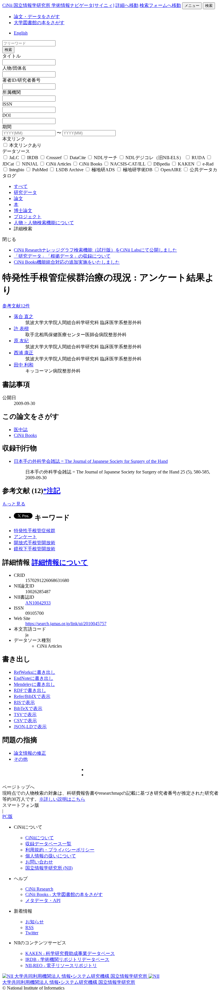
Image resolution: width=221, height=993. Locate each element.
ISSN (7, 104)
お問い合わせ (39, 861)
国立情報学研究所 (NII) (49, 867)
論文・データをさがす (37, 16)
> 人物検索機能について (49, 222)
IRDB (32, 157)
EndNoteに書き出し (33, 678)
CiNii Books (90, 163)
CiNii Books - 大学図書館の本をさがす (64, 894)
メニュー (191, 5)
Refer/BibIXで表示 (32, 696)
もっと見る (13, 503)
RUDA (198, 157)
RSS (29, 927)
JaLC (14, 157)
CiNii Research (39, 889)
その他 (21, 759)
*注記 (51, 490)
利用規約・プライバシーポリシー (59, 849)
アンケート (25, 536)
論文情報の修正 (30, 753)
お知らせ (34, 921)
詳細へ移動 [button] (126, 5)
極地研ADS (103, 169)
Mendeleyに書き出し (34, 684)
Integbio (16, 169)
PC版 (7, 816)
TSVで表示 (25, 714)
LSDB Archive (70, 169)
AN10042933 (38, 602)
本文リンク (13, 138)
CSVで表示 (25, 720)
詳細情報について (60, 562)
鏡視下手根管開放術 (34, 548)
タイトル (11, 56)
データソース (16, 151)
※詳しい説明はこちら (62, 799)
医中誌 (21, 429)
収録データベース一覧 (48, 843)
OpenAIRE (171, 169)
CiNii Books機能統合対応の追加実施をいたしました (67, 262)
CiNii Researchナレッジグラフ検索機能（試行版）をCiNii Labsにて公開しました (95, 250)
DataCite (77, 157)
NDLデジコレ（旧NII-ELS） (154, 157)
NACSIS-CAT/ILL (127, 163)
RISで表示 (24, 702)
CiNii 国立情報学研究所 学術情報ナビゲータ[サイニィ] (58, 5)
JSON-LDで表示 (30, 726)
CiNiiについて (39, 837)
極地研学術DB (138, 169)
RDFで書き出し (30, 690)
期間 (7, 126)
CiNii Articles (58, 163)
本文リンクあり (24, 145)
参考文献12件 (16, 305)
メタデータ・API (42, 900)
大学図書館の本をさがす (39, 22)
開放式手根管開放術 (34, 542)
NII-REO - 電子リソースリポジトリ (61, 965)
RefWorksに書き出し (34, 672)
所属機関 (11, 92)
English (21, 33)
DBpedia (161, 163)
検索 (209, 5)
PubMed (40, 169)
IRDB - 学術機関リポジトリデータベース (67, 959)
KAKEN (186, 163)
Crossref (54, 157)
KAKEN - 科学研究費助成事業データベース (70, 953)
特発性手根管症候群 (34, 530)
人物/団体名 (14, 68)
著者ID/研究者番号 (21, 80)
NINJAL (30, 163)
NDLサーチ (106, 157)
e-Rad (207, 163)
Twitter (31, 932)
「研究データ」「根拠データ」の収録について (62, 256)
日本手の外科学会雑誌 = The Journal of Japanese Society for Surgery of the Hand (91, 461)
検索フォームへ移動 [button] (160, 5)
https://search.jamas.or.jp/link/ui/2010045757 (65, 623)
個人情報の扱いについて (50, 855)
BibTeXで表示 (28, 708)
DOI (6, 115)
